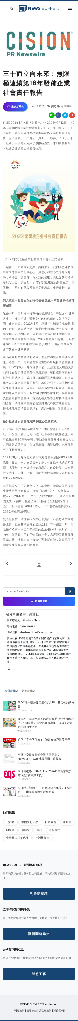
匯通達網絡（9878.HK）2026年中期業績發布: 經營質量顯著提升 (45, 773)
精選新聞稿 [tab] (11, 691)
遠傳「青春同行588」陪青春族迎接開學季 (44, 739)
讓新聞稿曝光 (39, 933)
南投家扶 (54, 830)
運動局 (67, 822)
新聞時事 (66, 106)
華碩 (39, 830)
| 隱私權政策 (44, 1011)
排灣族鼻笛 (42, 837)
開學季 (10, 830)
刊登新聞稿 (39, 893)
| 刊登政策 (19, 1011)
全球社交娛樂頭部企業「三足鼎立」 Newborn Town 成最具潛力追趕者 (40, 757)
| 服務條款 (31, 1011)
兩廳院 (25, 830)
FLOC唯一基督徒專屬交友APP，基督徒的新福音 (46, 704)
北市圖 (10, 822)
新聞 (54, 106)
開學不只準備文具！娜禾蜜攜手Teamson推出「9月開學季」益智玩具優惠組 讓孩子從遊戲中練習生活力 (46, 723)
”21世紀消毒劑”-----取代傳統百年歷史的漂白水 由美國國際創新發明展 (45, 790)
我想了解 (39, 974)
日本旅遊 (50, 822)
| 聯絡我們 (58, 1011)
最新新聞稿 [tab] (28, 691)
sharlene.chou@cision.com (36, 632)
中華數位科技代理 (17, 837)
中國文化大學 (29, 822)
